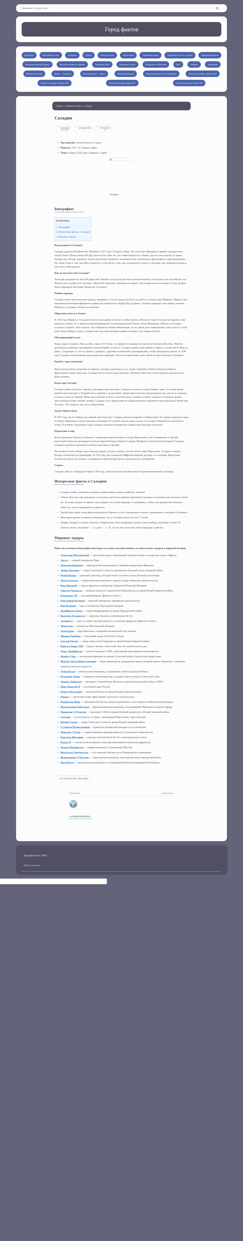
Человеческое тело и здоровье (180, 55)
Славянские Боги (102, 64)
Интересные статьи (34, 74)
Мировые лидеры (73, 106)
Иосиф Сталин (68, 722)
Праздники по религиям (156, 64)
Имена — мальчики (62, 74)
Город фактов (121, 29)
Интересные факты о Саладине (73, 232)
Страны (88, 55)
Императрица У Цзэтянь (74, 757)
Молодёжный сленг (50, 55)
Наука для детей (107, 55)
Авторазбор (213, 64)
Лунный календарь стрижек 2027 (203, 74)
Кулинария (29, 55)
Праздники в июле (127, 64)
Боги (178, 64)
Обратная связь (32, 865)
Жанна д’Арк (68, 656)
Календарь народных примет (37, 64)
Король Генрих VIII (71, 646)
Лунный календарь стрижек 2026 (54, 83)
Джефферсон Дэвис (71, 610)
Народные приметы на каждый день (161, 74)
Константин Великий (72, 600)
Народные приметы (125, 74)
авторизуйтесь (168, 793)
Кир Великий (68, 605)
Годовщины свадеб (150, 55)
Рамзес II (65, 742)
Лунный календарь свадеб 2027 (122, 83)
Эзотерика (72, 55)
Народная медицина (209, 55)
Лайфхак (194, 64)
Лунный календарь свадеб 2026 (189, 83)
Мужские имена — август (94, 74)
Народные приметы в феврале (72, 64)
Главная (59, 106)
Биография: (63, 227)
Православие (128, 55)
